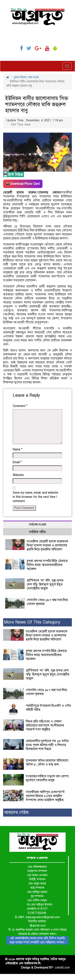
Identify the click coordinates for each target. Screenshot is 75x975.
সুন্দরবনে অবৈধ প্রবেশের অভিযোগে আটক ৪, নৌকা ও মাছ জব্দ (47, 762)
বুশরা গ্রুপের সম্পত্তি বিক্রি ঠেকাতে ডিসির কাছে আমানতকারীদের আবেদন (47, 565)
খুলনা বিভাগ (20, 77)
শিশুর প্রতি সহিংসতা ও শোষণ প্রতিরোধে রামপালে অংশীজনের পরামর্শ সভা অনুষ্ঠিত (45, 725)
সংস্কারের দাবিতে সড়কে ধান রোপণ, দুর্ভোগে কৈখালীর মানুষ (47, 778)
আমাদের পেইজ (16, 812)
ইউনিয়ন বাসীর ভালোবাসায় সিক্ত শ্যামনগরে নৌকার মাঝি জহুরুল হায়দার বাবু (36, 104)
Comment (20, 406)
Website (18, 475)
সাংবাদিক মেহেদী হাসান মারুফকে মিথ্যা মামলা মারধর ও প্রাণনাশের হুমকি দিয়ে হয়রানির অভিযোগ (47, 545)
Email (17, 462)
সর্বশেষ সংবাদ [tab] (37, 525)
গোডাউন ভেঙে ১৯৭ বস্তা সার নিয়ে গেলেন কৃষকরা (47, 602)
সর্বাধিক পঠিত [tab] (37, 532)
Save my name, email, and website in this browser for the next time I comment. (35, 497)
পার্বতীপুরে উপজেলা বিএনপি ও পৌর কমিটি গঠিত (48, 708)
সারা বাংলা (33, 77)
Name (17, 449)
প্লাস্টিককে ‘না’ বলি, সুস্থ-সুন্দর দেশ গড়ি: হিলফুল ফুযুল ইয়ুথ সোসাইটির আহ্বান (45, 584)
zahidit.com (62, 967)
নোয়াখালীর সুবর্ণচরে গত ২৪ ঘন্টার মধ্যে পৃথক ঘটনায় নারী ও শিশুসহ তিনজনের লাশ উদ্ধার (47, 745)
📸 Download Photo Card (23, 184)
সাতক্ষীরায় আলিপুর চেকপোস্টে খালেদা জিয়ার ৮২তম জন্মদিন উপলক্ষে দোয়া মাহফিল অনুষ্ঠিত (45, 796)
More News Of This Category (32, 622)
